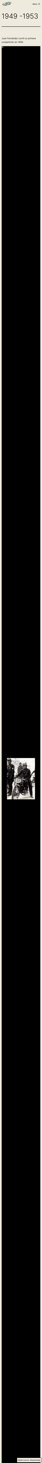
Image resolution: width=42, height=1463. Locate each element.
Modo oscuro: (24, 1460)
